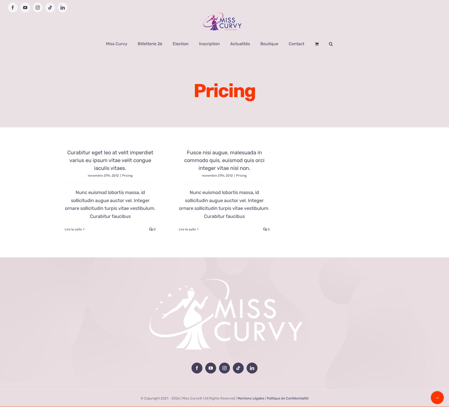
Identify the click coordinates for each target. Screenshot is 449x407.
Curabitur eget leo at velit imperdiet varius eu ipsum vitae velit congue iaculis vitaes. (110, 160)
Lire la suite (73, 229)
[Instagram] (224, 368)
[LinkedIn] (252, 368)
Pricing (127, 175)
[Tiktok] (238, 368)
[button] (331, 44)
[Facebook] (197, 368)
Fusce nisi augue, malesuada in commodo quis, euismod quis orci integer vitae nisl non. (224, 160)
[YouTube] (210, 368)
